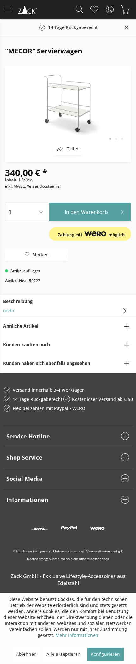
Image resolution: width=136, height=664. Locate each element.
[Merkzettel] (94, 9)
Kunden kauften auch (26, 344)
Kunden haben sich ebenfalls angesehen (46, 363)
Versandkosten (98, 551)
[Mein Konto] (109, 9)
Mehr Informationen (76, 635)
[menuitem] (9, 9)
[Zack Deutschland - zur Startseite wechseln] (27, 10)
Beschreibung (18, 301)
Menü (9, 9)
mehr (9, 310)
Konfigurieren (105, 654)
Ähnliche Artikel (20, 326)
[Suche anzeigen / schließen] (77, 9)
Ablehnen (26, 654)
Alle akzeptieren (63, 654)
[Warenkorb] (125, 9)
